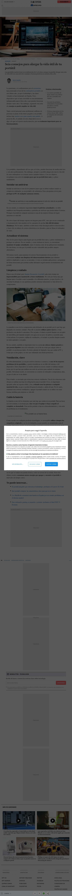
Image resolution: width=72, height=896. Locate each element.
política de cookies (47, 441)
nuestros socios (28, 434)
